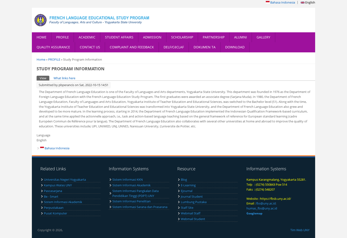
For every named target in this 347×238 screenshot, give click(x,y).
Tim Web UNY (299, 230)
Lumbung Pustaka (194, 202)
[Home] (92, 20)
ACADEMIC (87, 37)
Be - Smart (51, 196)
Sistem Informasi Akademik (63, 202)
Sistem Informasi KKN (127, 179)
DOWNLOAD (235, 47)
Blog (184, 179)
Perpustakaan (53, 207)
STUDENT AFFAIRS (119, 37)
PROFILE (62, 37)
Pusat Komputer (55, 213)
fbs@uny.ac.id (266, 203)
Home (41, 59)
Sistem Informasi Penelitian (131, 201)
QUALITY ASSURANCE (53, 47)
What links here (64, 78)
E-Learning (188, 185)
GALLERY (263, 37)
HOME (42, 37)
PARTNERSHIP (213, 37)
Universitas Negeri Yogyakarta (65, 179)
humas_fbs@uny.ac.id (261, 208)
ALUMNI (240, 37)
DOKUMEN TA (205, 47)
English (310, 2)
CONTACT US (90, 47)
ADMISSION (152, 37)
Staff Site (187, 207)
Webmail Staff (190, 213)
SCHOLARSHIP (182, 37)
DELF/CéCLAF (174, 47)
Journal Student (192, 196)
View (44, 78)
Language (43, 135)
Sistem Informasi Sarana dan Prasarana (139, 207)
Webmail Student (193, 219)
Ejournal (186, 191)
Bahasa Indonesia (282, 2)
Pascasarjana (53, 191)
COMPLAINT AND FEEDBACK (132, 47)
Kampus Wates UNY (58, 185)
